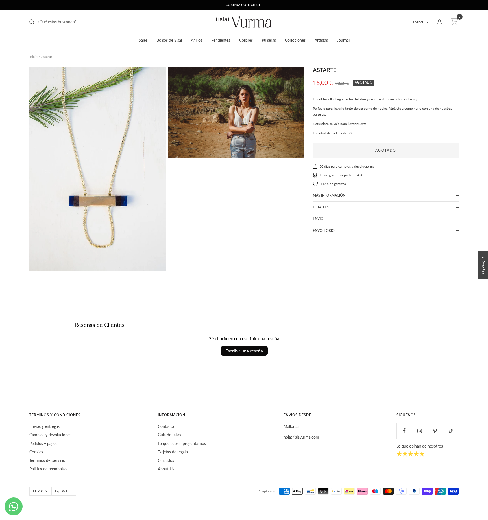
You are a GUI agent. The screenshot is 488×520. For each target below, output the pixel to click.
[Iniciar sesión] (439, 21)
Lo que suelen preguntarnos (182, 443)
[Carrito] (454, 22)
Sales (143, 40)
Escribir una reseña (244, 350)
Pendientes (220, 40)
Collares (246, 40)
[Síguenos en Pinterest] (435, 431)
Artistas (321, 40)
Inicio (33, 56)
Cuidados (166, 460)
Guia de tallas (169, 434)
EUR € (38, 491)
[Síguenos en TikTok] (451, 431)
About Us (166, 468)
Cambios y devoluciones (50, 434)
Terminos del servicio (47, 460)
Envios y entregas (44, 426)
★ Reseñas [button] (483, 264)
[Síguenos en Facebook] (404, 431)
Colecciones (295, 40)
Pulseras (269, 40)
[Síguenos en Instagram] (420, 431)
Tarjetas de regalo (173, 452)
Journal (343, 40)
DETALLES (321, 207)
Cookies (36, 452)
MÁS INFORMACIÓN (329, 195)
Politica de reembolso (48, 468)
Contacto (166, 426)
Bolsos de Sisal (169, 40)
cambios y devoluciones (356, 166)
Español (417, 22)
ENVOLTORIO (324, 230)
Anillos (196, 40)
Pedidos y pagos (43, 443)
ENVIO (318, 219)
